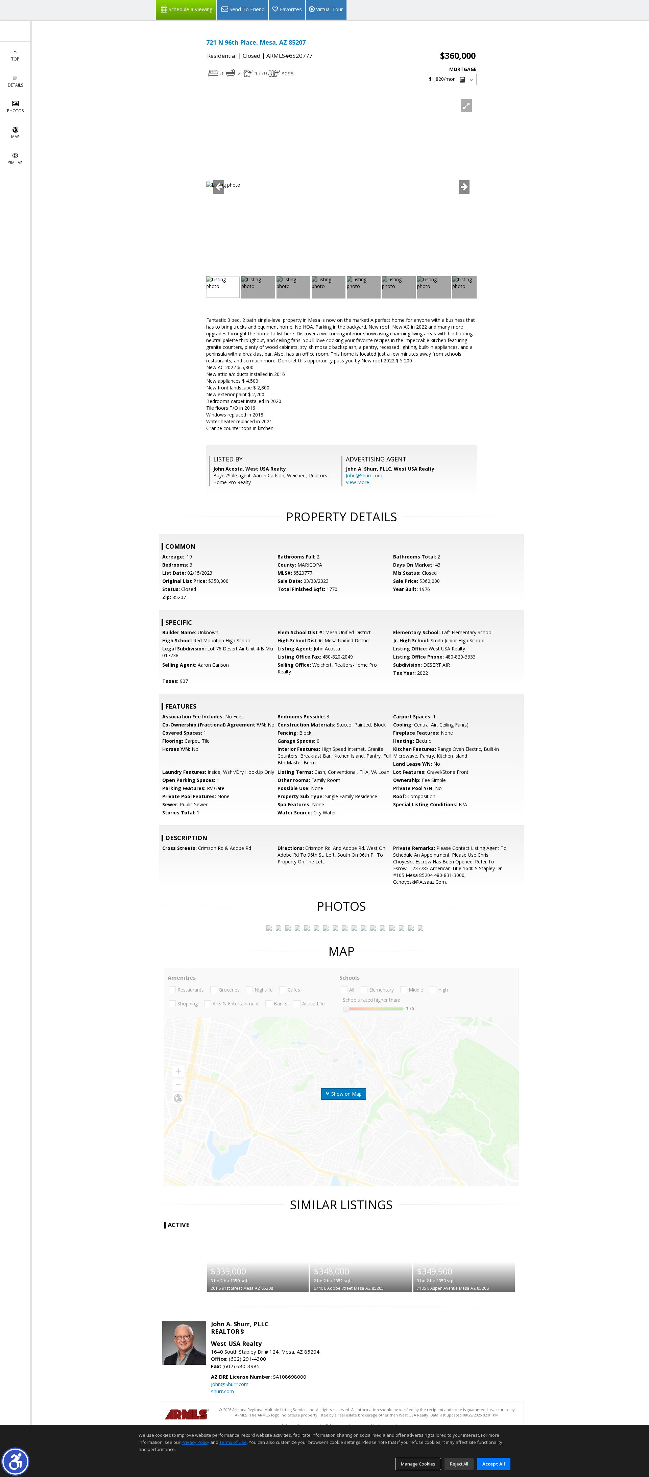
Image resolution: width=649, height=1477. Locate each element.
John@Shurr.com (364, 475)
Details (15, 85)
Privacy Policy (195, 1442)
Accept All (493, 1464)
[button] (15, 1462)
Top (15, 59)
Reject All (459, 1464)
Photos (15, 111)
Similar (15, 163)
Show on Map (346, 1094)
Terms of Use (233, 1442)
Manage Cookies (418, 1464)
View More (357, 482)
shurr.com (222, 1391)
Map (15, 137)
